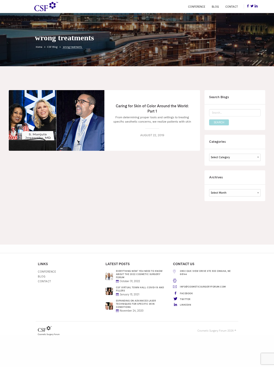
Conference (196, 6)
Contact (231, 6)
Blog (215, 6)
